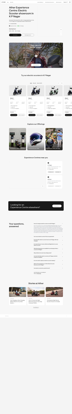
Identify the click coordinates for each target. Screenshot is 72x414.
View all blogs (35, 307)
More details (57, 186)
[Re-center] (61, 30)
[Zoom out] (61, 34)
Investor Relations (40, 2)
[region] (50, 21)
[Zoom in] (61, 32)
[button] (65, 2)
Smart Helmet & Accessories (49, 2)
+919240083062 (51, 183)
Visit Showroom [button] (50, 186)
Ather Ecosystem (58, 2)
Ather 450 (11, 2)
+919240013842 (51, 169)
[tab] (48, 223)
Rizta (8, 2)
